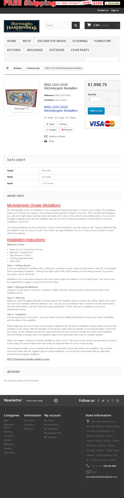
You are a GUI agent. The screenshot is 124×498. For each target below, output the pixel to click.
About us (28, 429)
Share (63, 124)
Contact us (103, 10)
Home (11, 41)
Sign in (115, 10)
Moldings (35, 50)
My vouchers (50, 437)
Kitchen (13, 50)
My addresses (51, 429)
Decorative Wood (51, 41)
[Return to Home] (7, 68)
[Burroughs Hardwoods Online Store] (21, 26)
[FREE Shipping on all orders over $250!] (62, 4)
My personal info (52, 433)
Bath (27, 41)
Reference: (49, 95)
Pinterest (67, 130)
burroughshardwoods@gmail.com (101, 477)
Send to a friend (57, 136)
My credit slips (51, 424)
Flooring (80, 41)
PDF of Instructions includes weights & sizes (28, 359)
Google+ (52, 130)
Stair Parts (80, 50)
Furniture (102, 41)
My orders (49, 420)
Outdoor (56, 50)
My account (52, 415)
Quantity (92, 94)
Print (51, 141)
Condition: (49, 100)
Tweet (51, 124)
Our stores (29, 420)
